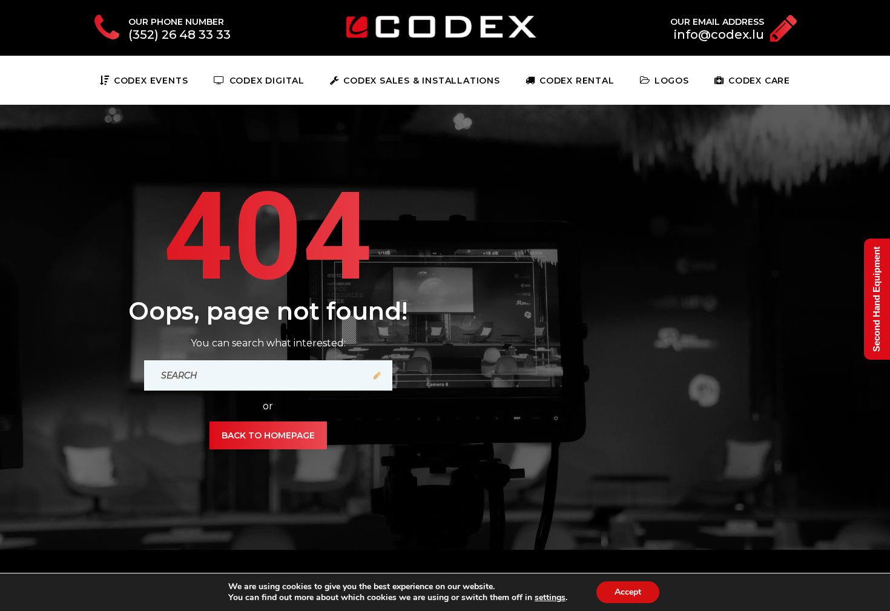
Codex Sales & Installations (421, 80)
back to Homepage (268, 435)
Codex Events (151, 80)
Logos (671, 80)
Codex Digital (267, 80)
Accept (628, 592)
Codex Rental (576, 80)
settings (550, 597)
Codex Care (759, 80)
